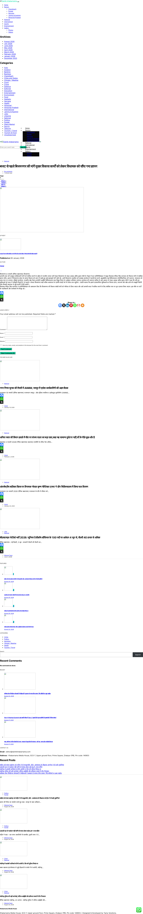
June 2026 (8, 46)
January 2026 (9, 56)
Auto (6, 68)
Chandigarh (12, 9)
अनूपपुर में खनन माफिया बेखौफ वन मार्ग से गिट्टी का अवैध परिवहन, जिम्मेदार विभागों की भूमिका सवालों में (18, 253)
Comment (3, 329)
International (8, 22)
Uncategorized (10, 135)
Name (2, 333)
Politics (7, 120)
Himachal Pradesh (14, 17)
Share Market (9, 124)
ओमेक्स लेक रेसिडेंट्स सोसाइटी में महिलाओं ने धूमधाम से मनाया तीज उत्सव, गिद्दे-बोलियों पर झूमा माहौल (27, 693)
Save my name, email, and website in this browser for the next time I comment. (25, 345)
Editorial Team (8, 555)
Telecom (7, 128)
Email (2, 337)
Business (7, 74)
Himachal (8, 105)
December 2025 (10, 58)
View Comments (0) (8, 353)
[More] (82, 305)
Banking (7, 72)
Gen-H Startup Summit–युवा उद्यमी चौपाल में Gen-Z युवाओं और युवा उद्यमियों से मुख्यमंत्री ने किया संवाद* (30, 717)
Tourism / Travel (10, 131)
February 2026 (10, 54)
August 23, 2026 (9, 629)
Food (6, 97)
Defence (7, 86)
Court (6, 82)
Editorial (7, 89)
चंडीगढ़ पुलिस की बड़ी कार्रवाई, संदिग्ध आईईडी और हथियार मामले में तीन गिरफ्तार (19, 626)
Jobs (6, 114)
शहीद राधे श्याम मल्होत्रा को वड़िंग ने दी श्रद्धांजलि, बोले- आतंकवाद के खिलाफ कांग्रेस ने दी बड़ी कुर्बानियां (23, 579)
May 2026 (8, 48)
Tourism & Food (10, 133)
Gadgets (7, 99)
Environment (9, 95)
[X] (71, 299)
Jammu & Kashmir (14, 15)
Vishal (2, 266)
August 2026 (9, 41)
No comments (8, 171)
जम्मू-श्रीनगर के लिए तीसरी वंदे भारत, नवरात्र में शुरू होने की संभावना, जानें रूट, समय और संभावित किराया (28, 741)
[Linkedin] (67, 305)
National (7, 19)
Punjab (10, 11)
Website (2, 341)
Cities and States (11, 78)
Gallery (6, 28)
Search (2, 651)
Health (6, 103)
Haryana (11, 13)
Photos (10, 30)
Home (6, 5)
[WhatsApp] (71, 296)
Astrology (7, 641)
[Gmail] (78, 305)
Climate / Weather (11, 80)
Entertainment (9, 26)
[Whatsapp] (75, 305)
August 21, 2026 (9, 720)
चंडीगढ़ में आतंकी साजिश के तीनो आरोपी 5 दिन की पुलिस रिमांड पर (16, 611)
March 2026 (9, 52)
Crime (6, 84)
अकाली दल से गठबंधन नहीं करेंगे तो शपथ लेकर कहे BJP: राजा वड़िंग (16, 595)
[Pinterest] (71, 305)
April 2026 (8, 50)
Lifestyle (7, 116)
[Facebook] (71, 293)
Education (8, 91)
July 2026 (8, 44)
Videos (10, 32)
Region (6, 7)
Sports (6, 24)
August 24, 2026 (9, 581)
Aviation (7, 70)
